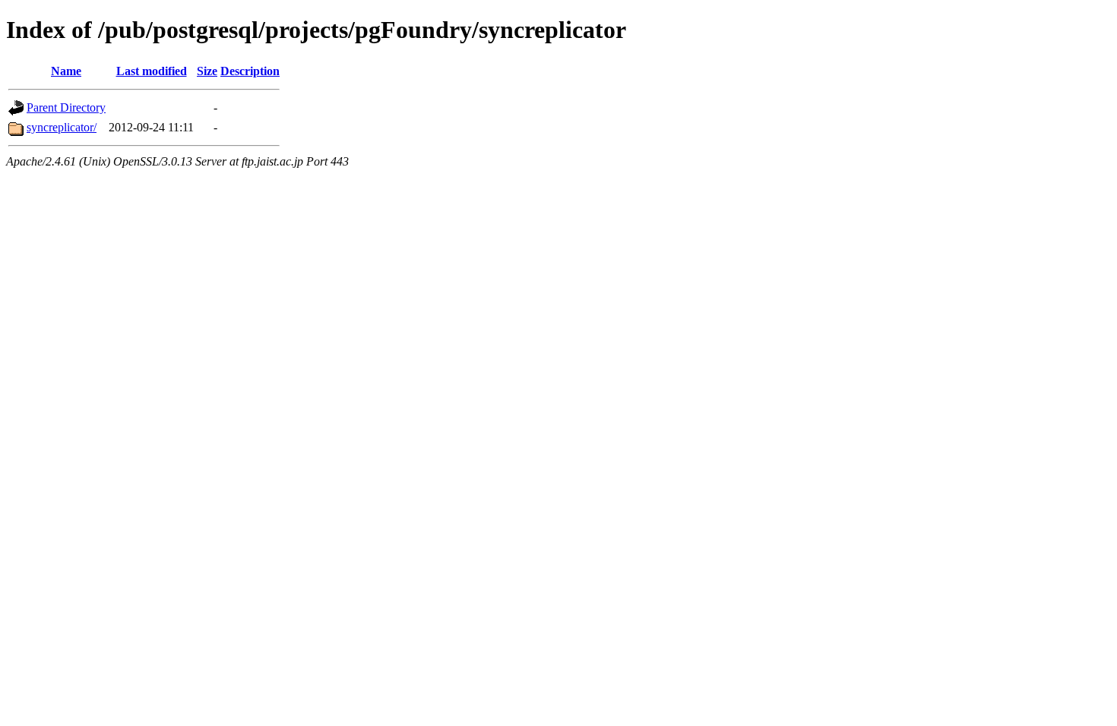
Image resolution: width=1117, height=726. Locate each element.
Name (66, 71)
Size (207, 71)
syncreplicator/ (62, 127)
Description (250, 71)
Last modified (151, 71)
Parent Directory (66, 107)
